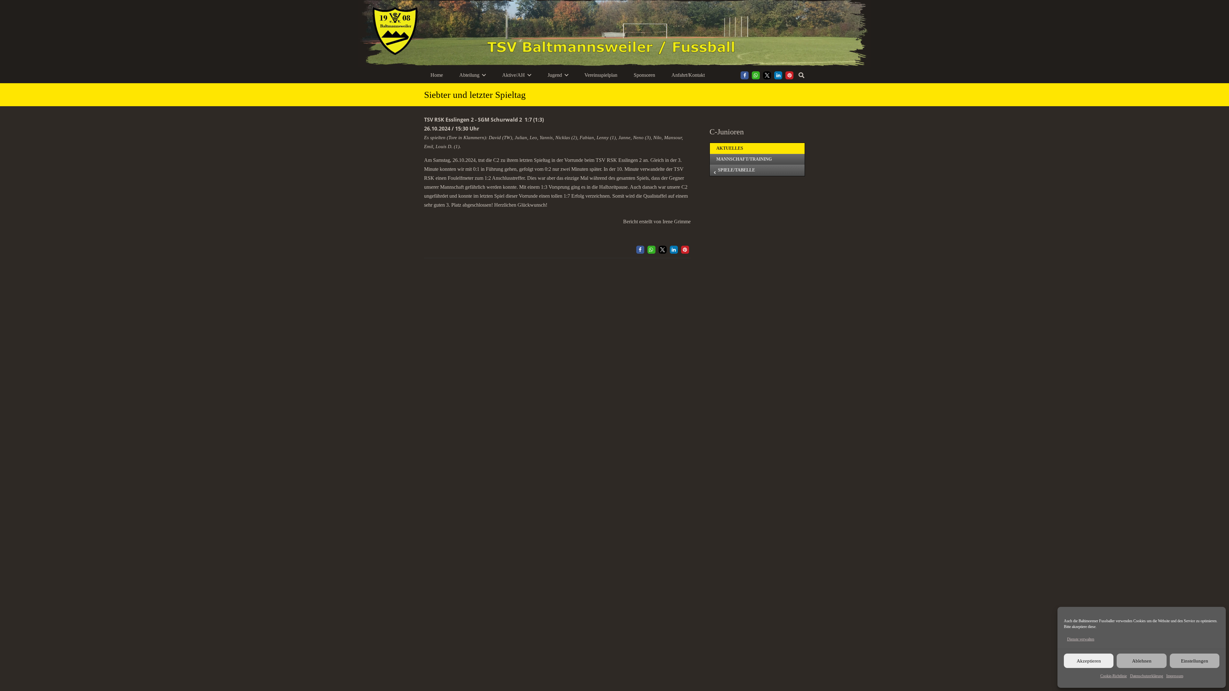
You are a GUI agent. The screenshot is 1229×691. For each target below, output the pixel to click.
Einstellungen (1194, 660)
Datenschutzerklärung (1146, 676)
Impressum (1174, 676)
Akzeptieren (1089, 660)
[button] (484, 75)
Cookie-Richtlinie (1113, 676)
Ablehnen (1142, 660)
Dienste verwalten (1080, 639)
